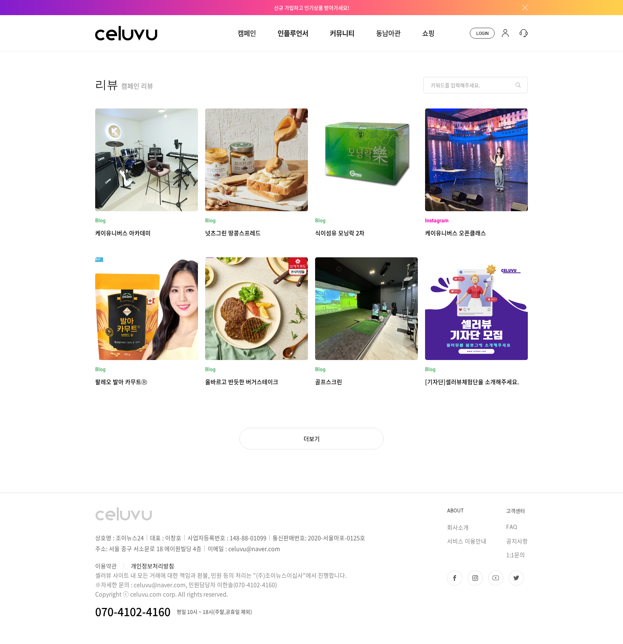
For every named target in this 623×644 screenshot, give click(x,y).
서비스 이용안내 (466, 541)
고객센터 (515, 510)
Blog (100, 220)
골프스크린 (328, 381)
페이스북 (454, 578)
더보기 (312, 438)
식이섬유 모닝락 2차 (339, 232)
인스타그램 (475, 578)
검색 (518, 85)
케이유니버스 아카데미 (123, 232)
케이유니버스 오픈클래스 (455, 232)
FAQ (511, 527)
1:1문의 (515, 554)
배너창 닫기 (522, 7)
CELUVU (106, 19)
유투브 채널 (495, 578)
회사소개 (458, 527)
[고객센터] (522, 33)
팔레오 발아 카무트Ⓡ (121, 381)
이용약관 (106, 565)
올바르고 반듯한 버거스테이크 (241, 381)
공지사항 (517, 541)
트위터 (516, 578)
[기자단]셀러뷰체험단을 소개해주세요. (472, 381)
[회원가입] (505, 33)
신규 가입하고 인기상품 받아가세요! (311, 7)
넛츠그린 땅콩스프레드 (233, 232)
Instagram (437, 220)
